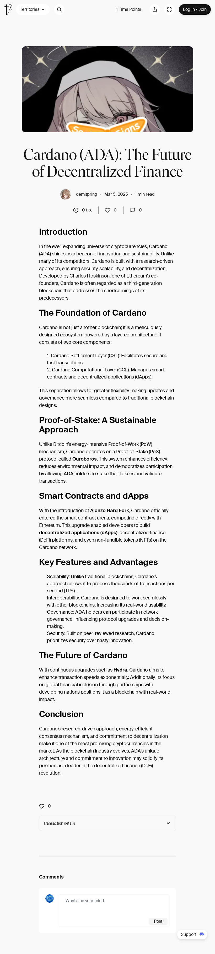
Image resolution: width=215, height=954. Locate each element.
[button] (59, 9)
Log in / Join (195, 9)
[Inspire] (109, 210)
